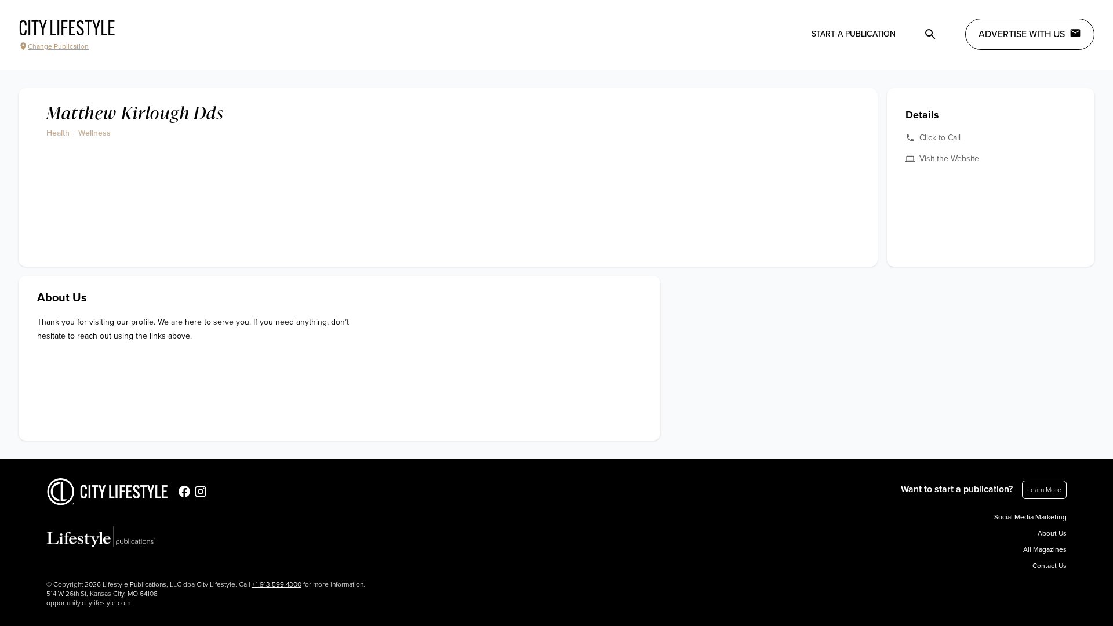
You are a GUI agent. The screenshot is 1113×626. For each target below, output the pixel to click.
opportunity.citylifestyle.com (88, 603)
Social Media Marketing (1030, 517)
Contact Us (1049, 566)
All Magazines (1045, 549)
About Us (1052, 533)
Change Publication (58, 46)
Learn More (1044, 490)
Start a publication (854, 34)
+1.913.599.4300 (276, 584)
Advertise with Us (1022, 34)
